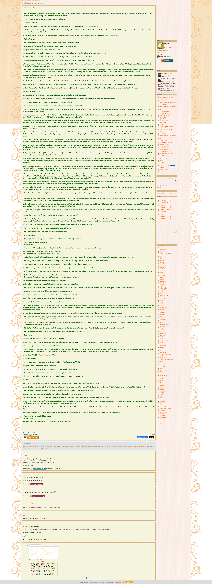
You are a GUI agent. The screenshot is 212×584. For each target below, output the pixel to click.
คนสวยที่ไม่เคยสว (164, 324)
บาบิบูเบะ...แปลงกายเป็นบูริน (166, 359)
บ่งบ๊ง (161, 316)
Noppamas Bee (163, 406)
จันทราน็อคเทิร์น (164, 405)
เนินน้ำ (161, 300)
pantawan (162, 305)
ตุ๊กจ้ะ (161, 372)
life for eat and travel (164, 384)
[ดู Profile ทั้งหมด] (168, 47)
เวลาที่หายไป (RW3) (164, 165)
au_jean (162, 318)
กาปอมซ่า (162, 312)
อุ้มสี (161, 265)
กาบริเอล (162, 297)
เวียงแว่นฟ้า (163, 415)
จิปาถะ (161, 124)
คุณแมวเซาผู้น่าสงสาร (36, 448)
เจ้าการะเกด (163, 363)
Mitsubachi (162, 270)
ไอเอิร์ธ (162, 260)
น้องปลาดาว (163, 366)
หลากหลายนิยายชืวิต (165, 149)
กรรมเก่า (162, 167)
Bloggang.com (161, 423)
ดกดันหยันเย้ (164, 120)
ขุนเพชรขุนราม (163, 255)
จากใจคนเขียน (163, 122)
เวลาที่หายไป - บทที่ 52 (165, 211)
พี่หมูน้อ (162, 392)
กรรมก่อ (162, 155)
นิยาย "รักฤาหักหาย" (165, 111)
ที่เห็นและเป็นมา (164, 288)
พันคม (161, 378)
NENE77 (162, 361)
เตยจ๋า (161, 349)
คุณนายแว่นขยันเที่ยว (139, 446)
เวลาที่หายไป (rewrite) (165, 146)
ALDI (161, 321)
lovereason (162, 319)
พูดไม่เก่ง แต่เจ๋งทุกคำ (165, 354)
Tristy (161, 311)
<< (158, 176)
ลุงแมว (161, 368)
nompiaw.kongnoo (164, 375)
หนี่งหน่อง (162, 401)
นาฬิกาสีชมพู (163, 282)
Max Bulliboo (163, 391)
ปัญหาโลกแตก (163, 140)
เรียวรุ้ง (161, 336)
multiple (27, 539)
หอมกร (26, 484)
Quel (161, 344)
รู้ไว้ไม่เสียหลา (164, 117)
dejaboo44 (162, 326)
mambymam (163, 267)
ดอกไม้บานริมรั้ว (164, 387)
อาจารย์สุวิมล (28, 468)
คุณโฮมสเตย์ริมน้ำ (27, 446)
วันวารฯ (162, 160)
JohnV (161, 396)
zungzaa (162, 342)
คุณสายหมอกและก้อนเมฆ (112, 446)
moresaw (162, 262)
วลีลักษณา (162, 389)
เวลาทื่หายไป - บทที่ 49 (165, 216)
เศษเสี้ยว (162, 269)
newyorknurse (163, 309)
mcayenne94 (163, 335)
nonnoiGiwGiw (163, 412)
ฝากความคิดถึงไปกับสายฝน (166, 408)
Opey (161, 286)
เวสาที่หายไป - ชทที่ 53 (165, 209)
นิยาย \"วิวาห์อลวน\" (165, 99)
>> (175, 176)
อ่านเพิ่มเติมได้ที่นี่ (119, 582)
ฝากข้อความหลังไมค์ (163, 50)
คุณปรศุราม (73, 446)
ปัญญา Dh (162, 410)
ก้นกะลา (162, 328)
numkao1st (162, 399)
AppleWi (162, 256)
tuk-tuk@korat (163, 298)
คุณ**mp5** (130, 446)
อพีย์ (26, 518)
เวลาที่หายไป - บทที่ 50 (165, 215)
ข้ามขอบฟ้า (163, 249)
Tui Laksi (162, 351)
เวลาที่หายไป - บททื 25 (165, 193)
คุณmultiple (28, 448)
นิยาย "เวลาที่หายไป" (165, 113)
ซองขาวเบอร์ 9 (163, 345)
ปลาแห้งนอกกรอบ (164, 340)
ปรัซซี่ (161, 302)
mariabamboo (163, 281)
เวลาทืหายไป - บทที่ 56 (165, 204)
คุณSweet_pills (45, 448)
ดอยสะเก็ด (162, 173)
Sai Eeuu (162, 380)
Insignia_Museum (164, 295)
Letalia (161, 394)
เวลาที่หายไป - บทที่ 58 (165, 200)
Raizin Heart (163, 352)
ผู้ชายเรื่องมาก (163, 119)
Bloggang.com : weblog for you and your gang (31, 0)
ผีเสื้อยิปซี (162, 323)
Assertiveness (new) (164, 158)
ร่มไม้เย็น (162, 330)
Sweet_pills (162, 347)
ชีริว (161, 382)
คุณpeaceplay (102, 446)
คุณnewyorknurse (123, 446)
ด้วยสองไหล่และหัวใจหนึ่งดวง (167, 153)
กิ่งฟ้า (161, 277)
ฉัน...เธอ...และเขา (164, 144)
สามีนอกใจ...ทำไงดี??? (165, 115)
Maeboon (162, 272)
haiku (161, 331)
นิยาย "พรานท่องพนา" (165, 138)
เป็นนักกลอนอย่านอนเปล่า (166, 142)
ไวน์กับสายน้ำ (163, 274)
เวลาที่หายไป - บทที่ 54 (165, 207)
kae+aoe (162, 279)
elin (161, 377)
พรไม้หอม (162, 338)
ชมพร (161, 293)
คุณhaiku (89, 446)
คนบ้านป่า (162, 258)
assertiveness (163, 157)
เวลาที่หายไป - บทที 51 (165, 213)
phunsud (162, 314)
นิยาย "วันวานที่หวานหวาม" (166, 109)
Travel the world (163, 370)
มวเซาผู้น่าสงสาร (164, 403)
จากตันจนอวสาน (164, 169)
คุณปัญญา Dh (43, 446)
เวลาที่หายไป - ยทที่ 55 (165, 205)
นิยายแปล (162, 133)
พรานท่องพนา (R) (164, 101)
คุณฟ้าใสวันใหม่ (36, 446)
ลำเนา (161, 398)
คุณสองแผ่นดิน (95, 446)
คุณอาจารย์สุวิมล (61, 446)
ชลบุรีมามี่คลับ (163, 290)
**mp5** (27, 507)
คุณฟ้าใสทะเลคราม (51, 446)
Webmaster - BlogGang (165, 417)
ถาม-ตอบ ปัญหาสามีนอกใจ (166, 126)
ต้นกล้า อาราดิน (164, 357)
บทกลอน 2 (162, 171)
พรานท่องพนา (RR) (164, 164)
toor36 (161, 373)
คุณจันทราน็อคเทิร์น (82, 446)
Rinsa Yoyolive (163, 333)
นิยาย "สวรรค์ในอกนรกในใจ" (167, 97)
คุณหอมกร (67, 446)
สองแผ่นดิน (27, 496)
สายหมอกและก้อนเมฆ (165, 253)
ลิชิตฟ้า (162, 162)
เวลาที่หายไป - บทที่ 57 (165, 202)
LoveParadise (163, 291)
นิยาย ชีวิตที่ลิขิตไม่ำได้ (165, 151)
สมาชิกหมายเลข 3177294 (166, 304)
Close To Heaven (164, 248)
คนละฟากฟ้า (163, 148)
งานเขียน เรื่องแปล (164, 128)
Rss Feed (160, 52)
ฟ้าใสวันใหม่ (163, 307)
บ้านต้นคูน (162, 356)
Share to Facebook (142, 437)
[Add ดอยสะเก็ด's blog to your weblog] (167, 420)
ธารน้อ (162, 385)
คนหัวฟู (162, 284)
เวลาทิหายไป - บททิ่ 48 (165, 218)
